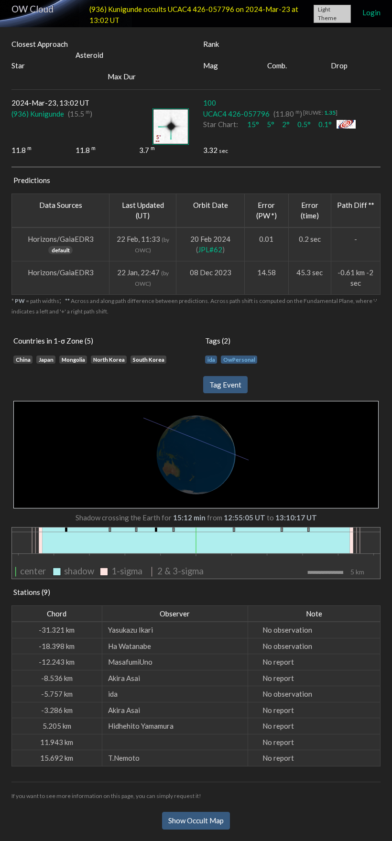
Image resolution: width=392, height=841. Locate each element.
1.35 (330, 112)
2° (286, 124)
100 (209, 102)
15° (253, 124)
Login (371, 12)
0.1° (325, 124)
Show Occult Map (196, 820)
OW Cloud (32, 8)
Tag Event (225, 384)
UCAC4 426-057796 (236, 113)
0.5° (304, 124)
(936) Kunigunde (37, 113)
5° (270, 124)
